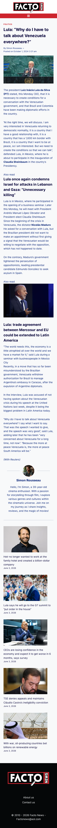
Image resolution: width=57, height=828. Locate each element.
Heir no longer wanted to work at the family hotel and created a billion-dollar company (27, 560)
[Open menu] (28, 16)
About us (28, 797)
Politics (8, 24)
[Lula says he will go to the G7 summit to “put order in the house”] (28, 588)
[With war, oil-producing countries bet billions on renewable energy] (28, 726)
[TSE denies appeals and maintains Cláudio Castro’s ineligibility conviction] (28, 681)
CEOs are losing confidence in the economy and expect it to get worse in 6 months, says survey (27, 653)
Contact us (28, 802)
